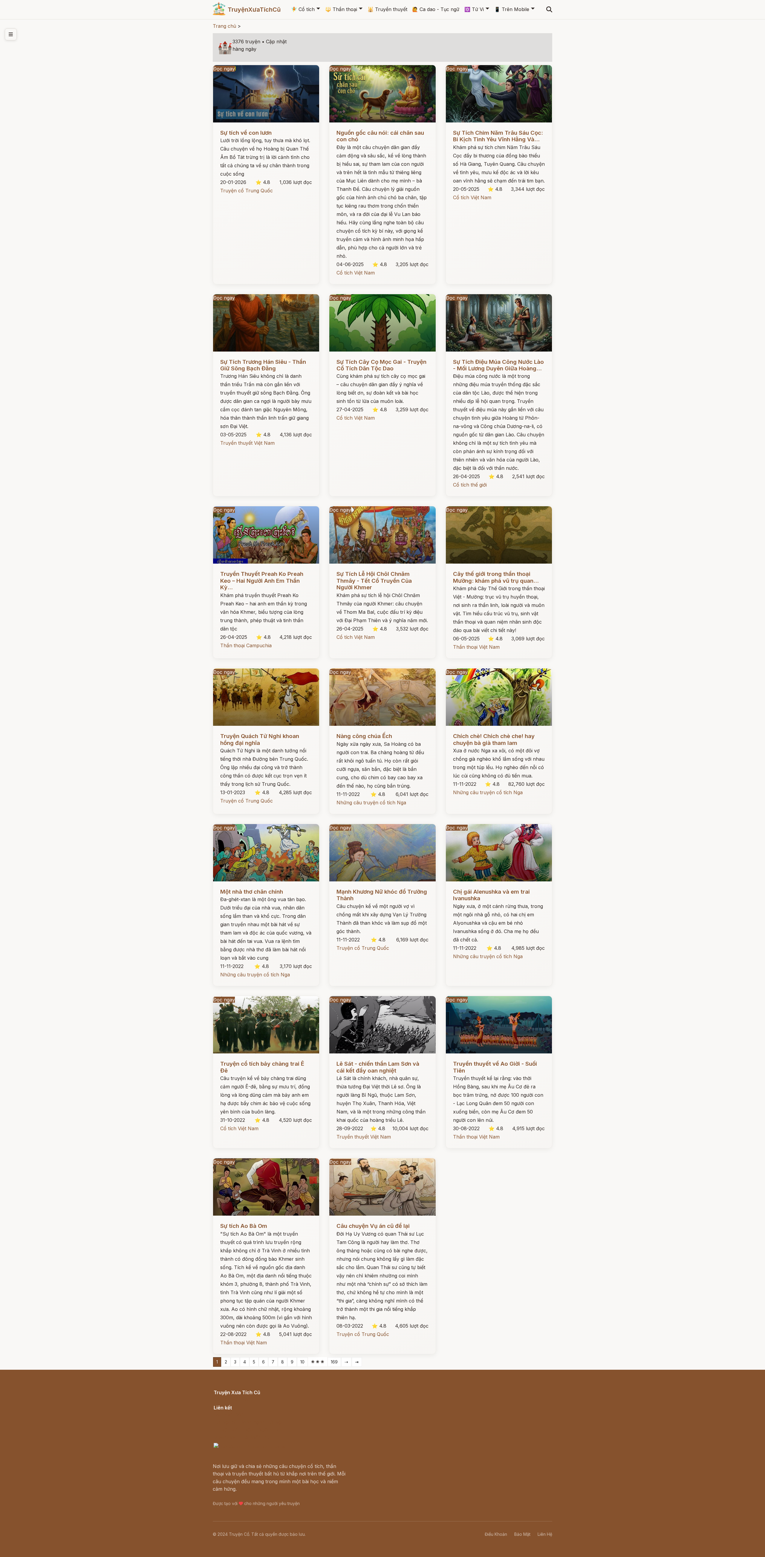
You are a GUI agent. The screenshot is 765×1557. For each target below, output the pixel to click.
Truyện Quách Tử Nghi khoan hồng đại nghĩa (259, 739)
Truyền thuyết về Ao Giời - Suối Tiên (495, 1067)
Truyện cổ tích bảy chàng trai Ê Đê (262, 1067)
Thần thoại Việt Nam (476, 647)
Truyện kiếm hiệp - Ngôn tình (247, 1429)
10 (302, 1361)
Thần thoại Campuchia (246, 645)
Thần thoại (341, 9)
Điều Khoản (496, 1534)
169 (334, 1361)
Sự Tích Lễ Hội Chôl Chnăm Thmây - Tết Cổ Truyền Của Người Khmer (374, 580)
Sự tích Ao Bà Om (243, 1225)
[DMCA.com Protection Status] (249, 1446)
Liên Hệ (545, 1534)
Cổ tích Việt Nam (355, 273)
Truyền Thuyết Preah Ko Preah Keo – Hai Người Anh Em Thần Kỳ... (261, 580)
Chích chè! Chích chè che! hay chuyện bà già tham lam (494, 739)
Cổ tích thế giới (470, 485)
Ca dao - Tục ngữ (435, 9)
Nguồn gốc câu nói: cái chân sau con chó (380, 136)
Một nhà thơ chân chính (251, 891)
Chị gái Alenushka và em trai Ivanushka (491, 895)
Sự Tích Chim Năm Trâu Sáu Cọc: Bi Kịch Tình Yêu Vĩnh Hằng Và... (498, 136)
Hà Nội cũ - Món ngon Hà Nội (248, 1422)
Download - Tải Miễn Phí (242, 1437)
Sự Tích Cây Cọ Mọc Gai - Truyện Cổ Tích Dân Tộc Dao (381, 365)
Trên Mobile (511, 9)
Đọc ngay (224, 69)
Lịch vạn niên (229, 1414)
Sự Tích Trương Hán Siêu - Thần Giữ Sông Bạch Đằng (263, 365)
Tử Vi (474, 9)
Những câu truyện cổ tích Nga (371, 803)
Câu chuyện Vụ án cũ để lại (373, 1225)
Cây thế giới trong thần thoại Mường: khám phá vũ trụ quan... (496, 577)
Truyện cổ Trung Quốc (246, 191)
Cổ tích (303, 9)
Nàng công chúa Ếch (364, 736)
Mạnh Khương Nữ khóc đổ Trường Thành (381, 895)
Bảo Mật (522, 1534)
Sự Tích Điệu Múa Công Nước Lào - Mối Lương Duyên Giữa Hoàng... (498, 365)
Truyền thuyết (387, 9)
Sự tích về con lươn (246, 132)
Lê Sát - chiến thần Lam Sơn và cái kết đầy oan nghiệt (377, 1067)
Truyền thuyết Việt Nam (247, 443)
